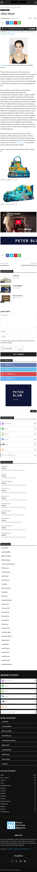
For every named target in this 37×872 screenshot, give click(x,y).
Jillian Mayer (4, 65)
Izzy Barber (4, 592)
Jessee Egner (5, 620)
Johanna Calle (5, 608)
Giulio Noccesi (5, 604)
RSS (30, 32)
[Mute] (29, 29)
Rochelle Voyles (5, 660)
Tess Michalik (5, 644)
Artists (12, 7)
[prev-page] (1, 305)
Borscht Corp (20, 142)
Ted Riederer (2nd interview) (29, 265)
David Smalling (5, 648)
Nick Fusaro (4, 596)
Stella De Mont (5, 640)
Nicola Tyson (4, 624)
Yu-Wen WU (16, 275)
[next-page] (4, 305)
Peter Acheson (5, 580)
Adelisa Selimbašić (6, 600)
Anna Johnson (5, 612)
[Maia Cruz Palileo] (5, 299)
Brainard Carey (5, 18)
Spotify (20, 32)
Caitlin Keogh (5, 576)
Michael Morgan (5, 560)
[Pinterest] (15, 23)
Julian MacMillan (17, 285)
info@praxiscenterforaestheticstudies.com (19, 849)
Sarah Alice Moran (6, 636)
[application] (18, 29)
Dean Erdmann (5, 656)
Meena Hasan (5, 568)
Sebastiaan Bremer (6, 664)
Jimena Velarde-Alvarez (8, 564)
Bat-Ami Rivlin (5, 616)
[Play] (3, 29)
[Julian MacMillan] (5, 289)
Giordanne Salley (6, 632)
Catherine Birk (5, 652)
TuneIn (25, 32)
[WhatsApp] (19, 23)
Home (1, 7)
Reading (3, 468)
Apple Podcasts (12, 32)
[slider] (33, 28)
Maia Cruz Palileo (18, 295)
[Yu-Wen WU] (5, 279)
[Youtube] (25, 861)
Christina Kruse (5, 628)
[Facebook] (7, 23)
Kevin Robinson (4, 265)
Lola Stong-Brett (5, 572)
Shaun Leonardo (5, 588)
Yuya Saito (4, 584)
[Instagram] (16, 861)
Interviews (7, 7)
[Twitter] (11, 23)
